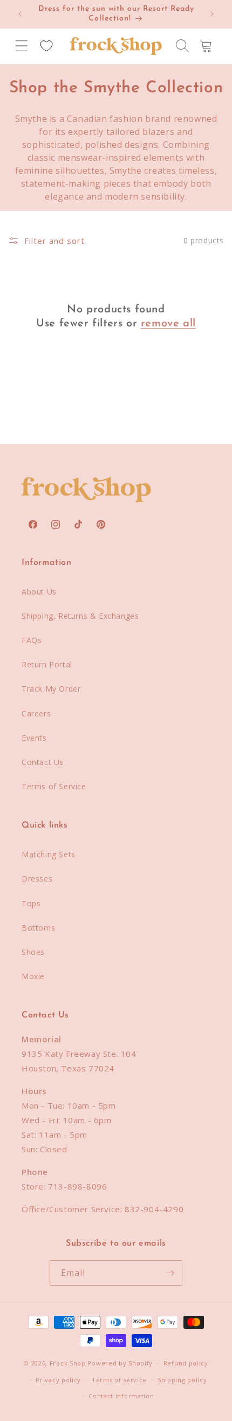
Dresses (37, 878)
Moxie (33, 976)
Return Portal (47, 664)
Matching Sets (49, 854)
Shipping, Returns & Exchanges (80, 616)
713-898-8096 (77, 1186)
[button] (21, 46)
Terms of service (119, 1380)
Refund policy (185, 1363)
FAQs (32, 640)
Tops (31, 903)
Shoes (33, 952)
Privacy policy (58, 1380)
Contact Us (43, 762)
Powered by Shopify (120, 1363)
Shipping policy (182, 1380)
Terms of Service (54, 786)
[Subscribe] (170, 1273)
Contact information (121, 1396)
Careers (36, 713)
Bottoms (38, 928)
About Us (39, 591)
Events (34, 738)
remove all (168, 323)
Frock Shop (68, 1363)
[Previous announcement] (20, 14)
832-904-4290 (154, 1209)
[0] (46, 46)
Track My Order (51, 689)
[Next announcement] (212, 14)
